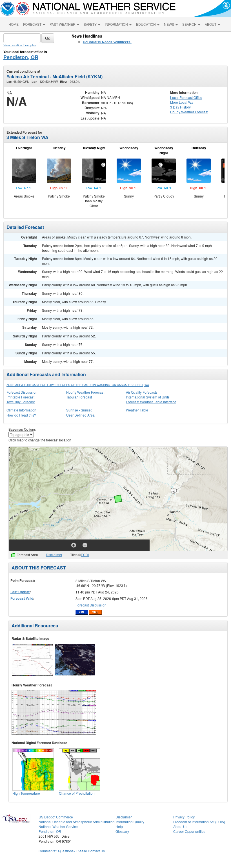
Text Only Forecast (20, 401)
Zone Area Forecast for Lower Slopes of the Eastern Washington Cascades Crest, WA (77, 385)
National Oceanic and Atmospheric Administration (77, 821)
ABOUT (211, 24)
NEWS (169, 24)
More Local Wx (181, 102)
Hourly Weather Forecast (85, 392)
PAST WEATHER (63, 24)
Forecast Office (186, 97)
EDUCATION (146, 24)
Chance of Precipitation (77, 793)
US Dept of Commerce (56, 816)
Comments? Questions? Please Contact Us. (72, 850)
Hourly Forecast (189, 111)
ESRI (85, 554)
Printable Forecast (20, 397)
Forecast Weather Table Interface (151, 401)
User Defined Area (80, 415)
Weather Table (137, 410)
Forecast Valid (21, 598)
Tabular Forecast (79, 397)
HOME (13, 24)
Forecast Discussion (21, 392)
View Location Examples (19, 45)
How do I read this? (21, 415)
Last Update (20, 591)
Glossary (122, 831)
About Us (180, 826)
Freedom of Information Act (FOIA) (199, 821)
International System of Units (148, 397)
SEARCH (189, 24)
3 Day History (180, 107)
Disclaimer (54, 554)
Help (119, 826)
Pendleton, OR (20, 57)
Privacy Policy (184, 816)
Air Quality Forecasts (141, 392)
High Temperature (26, 793)
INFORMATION (117, 24)
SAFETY (90, 24)
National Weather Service (58, 826)
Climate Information (21, 410)
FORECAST (32, 24)
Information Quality (129, 821)
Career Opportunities (189, 831)
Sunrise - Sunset (79, 410)
